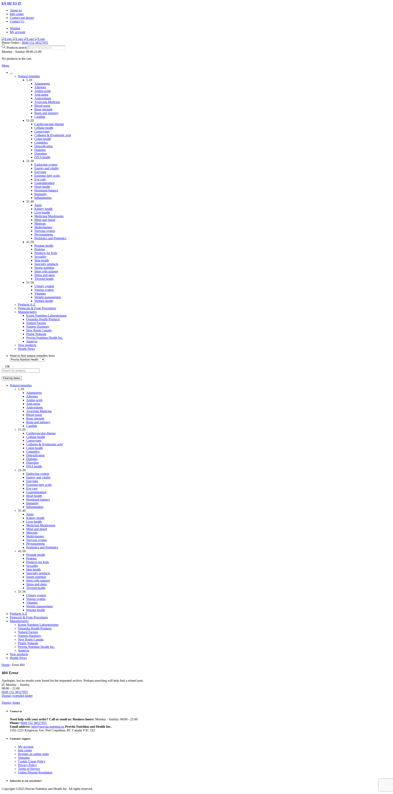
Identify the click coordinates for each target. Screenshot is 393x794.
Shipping (24, 757)
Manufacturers (27, 312)
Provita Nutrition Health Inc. (44, 337)
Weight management (47, 297)
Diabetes (40, 150)
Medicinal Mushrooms (48, 216)
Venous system (44, 290)
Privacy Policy (27, 765)
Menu (5, 65)
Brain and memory (46, 113)
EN (4, 3)
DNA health (42, 157)
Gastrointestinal (44, 183)
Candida (39, 116)
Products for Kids (45, 253)
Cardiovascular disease (49, 124)
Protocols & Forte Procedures (37, 308)
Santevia (31, 341)
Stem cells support (46, 271)
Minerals (40, 223)
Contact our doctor (22, 17)
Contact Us (17, 21)
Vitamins (40, 293)
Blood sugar (42, 105)
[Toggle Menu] (11, 73)
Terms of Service (29, 768)
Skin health (41, 260)
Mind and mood (44, 220)
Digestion (40, 153)
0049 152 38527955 (35, 42)
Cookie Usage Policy (31, 761)
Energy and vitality (46, 168)
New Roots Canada (39, 330)
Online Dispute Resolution (35, 772)
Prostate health (43, 245)
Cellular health (43, 128)
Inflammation (43, 197)
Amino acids (42, 91)
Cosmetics (41, 142)
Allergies (40, 87)
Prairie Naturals (36, 334)
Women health (43, 301)
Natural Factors (36, 323)
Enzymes (40, 172)
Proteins (39, 249)
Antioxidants (42, 98)
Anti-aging (41, 94)
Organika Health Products (43, 319)
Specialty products (46, 264)
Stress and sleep (44, 275)
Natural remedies (29, 76)
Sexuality (40, 256)
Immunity (40, 194)
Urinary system (44, 286)
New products (27, 345)
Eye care (40, 179)
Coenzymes (42, 131)
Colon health (42, 139)
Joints (38, 205)
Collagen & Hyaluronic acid (52, 135)
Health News (26, 348)
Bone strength (43, 109)
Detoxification (43, 146)
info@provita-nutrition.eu (47, 726)
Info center (17, 14)
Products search (17, 47)
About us (16, 10)
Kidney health (43, 209)
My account (17, 32)
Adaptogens (42, 83)
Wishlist (15, 28)
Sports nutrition (44, 267)
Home (6, 665)
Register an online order (33, 754)
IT (19, 3)
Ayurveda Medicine (47, 102)
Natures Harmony (37, 326)
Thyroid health (43, 278)
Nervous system (44, 231)
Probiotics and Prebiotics (50, 238)
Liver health (42, 212)
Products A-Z (26, 304)
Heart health (42, 186)
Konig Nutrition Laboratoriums (46, 315)
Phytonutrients (43, 234)
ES (15, 3)
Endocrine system (45, 164)
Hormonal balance (46, 190)
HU (9, 3)
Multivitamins (43, 227)
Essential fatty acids (47, 175)
